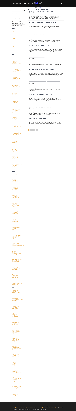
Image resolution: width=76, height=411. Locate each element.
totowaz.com (14, 263)
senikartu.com (14, 189)
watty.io (13, 191)
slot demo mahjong (15, 36)
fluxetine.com (14, 136)
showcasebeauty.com (15, 83)
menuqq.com (15, 403)
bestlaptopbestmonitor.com (16, 126)
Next (37, 130)
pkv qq (13, 31)
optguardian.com (14, 313)
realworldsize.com (15, 211)
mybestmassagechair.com (16, 134)
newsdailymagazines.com (16, 294)
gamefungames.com (15, 325)
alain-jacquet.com (15, 199)
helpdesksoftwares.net (15, 290)
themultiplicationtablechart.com (17, 164)
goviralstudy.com (14, 151)
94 (34, 130)
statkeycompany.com (15, 85)
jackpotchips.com (15, 346)
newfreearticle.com (15, 220)
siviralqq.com (14, 252)
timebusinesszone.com (15, 279)
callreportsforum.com (15, 394)
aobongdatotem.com (15, 298)
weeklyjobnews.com (15, 267)
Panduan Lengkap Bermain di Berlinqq (38, 118)
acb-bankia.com (14, 247)
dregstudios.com (14, 103)
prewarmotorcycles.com (16, 78)
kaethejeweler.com (15, 374)
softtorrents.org (14, 355)
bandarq (53, 404)
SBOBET (29, 3)
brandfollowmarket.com (16, 266)
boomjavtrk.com (14, 397)
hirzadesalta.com (14, 307)
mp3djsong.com (14, 62)
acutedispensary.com (15, 260)
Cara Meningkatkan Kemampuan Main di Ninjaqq (40, 94)
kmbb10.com (14, 229)
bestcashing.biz (14, 113)
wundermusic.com (15, 324)
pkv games (19, 403)
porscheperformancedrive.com (17, 360)
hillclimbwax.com (15, 275)
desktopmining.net (15, 157)
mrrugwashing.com (15, 246)
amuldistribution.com (15, 322)
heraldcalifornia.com (15, 339)
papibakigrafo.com (15, 148)
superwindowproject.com (16, 147)
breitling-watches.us (15, 69)
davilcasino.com (14, 315)
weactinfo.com (14, 231)
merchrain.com (14, 392)
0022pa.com (14, 94)
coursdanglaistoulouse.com (16, 63)
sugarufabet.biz (14, 381)
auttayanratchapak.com (15, 205)
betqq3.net (14, 139)
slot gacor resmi (48, 404)
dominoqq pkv (14, 41)
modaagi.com (14, 99)
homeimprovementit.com (16, 292)
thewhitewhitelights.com (16, 129)
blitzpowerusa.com (15, 221)
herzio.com (14, 184)
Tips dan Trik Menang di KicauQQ (37, 57)
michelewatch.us (14, 67)
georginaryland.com (15, 127)
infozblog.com (14, 118)
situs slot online (37, 404)
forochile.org (14, 107)
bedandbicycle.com (15, 338)
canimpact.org (14, 150)
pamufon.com (14, 358)
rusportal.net (14, 190)
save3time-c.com (14, 73)
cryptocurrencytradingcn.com (16, 262)
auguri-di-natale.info (15, 65)
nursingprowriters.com (15, 258)
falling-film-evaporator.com (16, 255)
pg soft (45, 403)
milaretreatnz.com (15, 97)
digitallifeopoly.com (15, 308)
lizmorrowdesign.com (15, 366)
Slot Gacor (33, 3)
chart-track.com (14, 108)
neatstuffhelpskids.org (15, 104)
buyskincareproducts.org (16, 160)
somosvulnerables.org (15, 356)
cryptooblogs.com (15, 318)
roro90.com (14, 183)
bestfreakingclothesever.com (16, 254)
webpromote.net (14, 121)
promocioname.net (15, 110)
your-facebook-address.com (16, 386)
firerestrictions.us (15, 115)
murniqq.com (38, 407)
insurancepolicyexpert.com (16, 84)
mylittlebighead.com (15, 333)
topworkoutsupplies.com (16, 305)
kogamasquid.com (15, 163)
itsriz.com (13, 194)
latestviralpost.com (15, 219)
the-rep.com (14, 89)
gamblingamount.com (15, 274)
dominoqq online (15, 33)
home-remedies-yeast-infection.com (17, 299)
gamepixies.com (14, 341)
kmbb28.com (14, 393)
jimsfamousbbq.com (15, 57)
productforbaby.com (15, 213)
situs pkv (13, 40)
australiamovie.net (15, 60)
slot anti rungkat (53, 403)
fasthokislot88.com (15, 344)
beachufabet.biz (14, 379)
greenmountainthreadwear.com (17, 259)
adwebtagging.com (15, 269)
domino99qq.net (14, 179)
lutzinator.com (14, 362)
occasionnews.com (15, 277)
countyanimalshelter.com (16, 268)
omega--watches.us (15, 68)
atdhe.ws (13, 131)
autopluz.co (14, 72)
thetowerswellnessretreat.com (17, 372)
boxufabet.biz (14, 382)
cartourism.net (14, 152)
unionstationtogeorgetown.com (17, 331)
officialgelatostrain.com (15, 373)
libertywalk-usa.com (15, 59)
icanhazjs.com (14, 149)
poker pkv (13, 32)
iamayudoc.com (14, 332)
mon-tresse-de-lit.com (15, 380)
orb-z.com (13, 214)
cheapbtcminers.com (15, 330)
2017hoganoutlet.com (15, 176)
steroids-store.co (14, 123)
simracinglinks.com (15, 79)
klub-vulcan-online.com (15, 352)
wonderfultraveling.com (16, 109)
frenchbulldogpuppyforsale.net (17, 161)
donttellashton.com (15, 181)
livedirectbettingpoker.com (16, 242)
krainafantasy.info (15, 187)
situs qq (13, 34)
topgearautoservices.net (16, 384)
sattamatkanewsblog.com (16, 261)
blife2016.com (14, 364)
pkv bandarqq (14, 52)
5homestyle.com (14, 168)
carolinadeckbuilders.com (16, 86)
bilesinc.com (14, 96)
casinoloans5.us (14, 140)
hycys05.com (14, 223)
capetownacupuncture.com (16, 196)
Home (14, 3)
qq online (13, 38)
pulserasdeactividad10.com (16, 155)
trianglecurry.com (15, 370)
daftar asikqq (14, 44)
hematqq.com (42, 407)
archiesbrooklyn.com (15, 116)
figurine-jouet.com (15, 385)
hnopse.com (14, 276)
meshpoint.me (14, 202)
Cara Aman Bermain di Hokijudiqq (37, 34)
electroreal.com (14, 300)
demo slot (13, 42)
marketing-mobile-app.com (16, 235)
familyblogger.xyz (15, 349)
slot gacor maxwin (43, 404)
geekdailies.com (14, 390)
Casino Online (18, 3)
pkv (12, 39)
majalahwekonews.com (15, 175)
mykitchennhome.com (15, 143)
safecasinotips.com (15, 345)
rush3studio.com (14, 182)
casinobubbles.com (15, 309)
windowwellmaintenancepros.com (17, 283)
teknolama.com (14, 212)
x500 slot (61, 403)
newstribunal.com (15, 293)
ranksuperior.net (14, 270)
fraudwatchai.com (15, 316)
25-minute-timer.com (15, 326)
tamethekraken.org (15, 361)
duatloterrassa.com (15, 357)
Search (13, 8)
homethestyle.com (15, 321)
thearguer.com (14, 234)
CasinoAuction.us (14, 141)
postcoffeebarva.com (15, 206)
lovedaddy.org (14, 244)
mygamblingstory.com (15, 174)
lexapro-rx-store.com (15, 159)
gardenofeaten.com (15, 222)
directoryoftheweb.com (15, 180)
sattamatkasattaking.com (16, 376)
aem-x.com (14, 317)
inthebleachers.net (15, 158)
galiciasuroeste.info (15, 101)
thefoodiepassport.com (15, 145)
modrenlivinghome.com (16, 388)
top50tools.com (14, 88)
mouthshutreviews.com (15, 306)
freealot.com (14, 334)
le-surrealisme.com (15, 81)
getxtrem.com (14, 230)
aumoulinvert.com (15, 144)
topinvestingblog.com (15, 87)
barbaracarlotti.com (15, 156)
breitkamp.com (14, 353)
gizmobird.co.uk (14, 61)
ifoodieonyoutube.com (15, 302)
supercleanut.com (15, 337)
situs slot (58, 403)
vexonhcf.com (14, 75)
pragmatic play (15, 404)
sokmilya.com (14, 395)
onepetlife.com (14, 377)
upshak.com (14, 250)
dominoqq (13, 45)
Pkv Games (24, 3)
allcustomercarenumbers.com (16, 348)
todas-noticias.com (15, 188)
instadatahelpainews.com (16, 389)
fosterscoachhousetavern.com (16, 215)
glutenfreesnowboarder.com (16, 365)
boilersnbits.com (14, 218)
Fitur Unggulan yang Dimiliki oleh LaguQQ (39, 45)
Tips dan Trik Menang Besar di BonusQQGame (40, 107)
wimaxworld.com (14, 111)
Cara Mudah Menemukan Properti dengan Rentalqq (41, 11)
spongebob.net (14, 203)
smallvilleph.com (15, 100)
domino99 (27, 403)
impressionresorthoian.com (16, 253)
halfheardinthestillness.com (16, 133)
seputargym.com (14, 310)
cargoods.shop (14, 195)
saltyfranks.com (14, 91)
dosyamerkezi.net (15, 80)
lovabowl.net (14, 291)
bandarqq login (41, 406)
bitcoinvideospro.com (15, 197)
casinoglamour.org (15, 165)
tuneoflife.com (14, 282)
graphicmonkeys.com (15, 340)
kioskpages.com (14, 369)
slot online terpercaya (15, 37)
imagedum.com (14, 371)
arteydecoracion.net (15, 124)
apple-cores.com (14, 153)
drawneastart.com (15, 342)
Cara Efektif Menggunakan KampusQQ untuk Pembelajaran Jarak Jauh (44, 81)
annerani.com (14, 92)
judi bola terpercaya (19, 407)
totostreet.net (14, 314)
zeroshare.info (14, 95)
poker (13, 46)
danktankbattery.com (15, 238)
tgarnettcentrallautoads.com (16, 70)
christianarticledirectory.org (16, 167)
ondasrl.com (14, 363)
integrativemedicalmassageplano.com (18, 245)
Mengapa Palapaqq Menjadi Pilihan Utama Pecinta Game (42, 22)
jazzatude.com (14, 93)
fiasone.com (14, 237)
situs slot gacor (48, 403)
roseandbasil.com (15, 128)
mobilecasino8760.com (15, 137)
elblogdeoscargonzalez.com (16, 120)
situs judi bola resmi (32, 407)
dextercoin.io (14, 166)
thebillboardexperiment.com (16, 378)
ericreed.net (14, 135)
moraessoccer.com (15, 105)
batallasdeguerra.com (15, 102)
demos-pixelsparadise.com (16, 76)
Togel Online (39, 3)
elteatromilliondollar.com (16, 207)
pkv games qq (61, 407)
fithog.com (14, 125)
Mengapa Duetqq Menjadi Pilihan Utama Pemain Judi (41, 69)
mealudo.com (14, 239)
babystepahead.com (15, 271)
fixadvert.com (14, 71)
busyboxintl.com (14, 204)
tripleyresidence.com (15, 354)
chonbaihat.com (14, 119)
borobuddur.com (14, 323)
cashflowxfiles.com (15, 228)
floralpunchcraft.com (15, 236)
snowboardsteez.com (15, 226)
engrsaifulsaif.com (15, 329)
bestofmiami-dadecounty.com (16, 301)
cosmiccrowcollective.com (16, 198)
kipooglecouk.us (14, 142)
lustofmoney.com (15, 278)
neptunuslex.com (14, 64)
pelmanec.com (14, 178)
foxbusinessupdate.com (15, 243)
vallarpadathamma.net (15, 210)
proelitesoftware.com (15, 347)
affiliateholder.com (15, 284)
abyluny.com (14, 396)
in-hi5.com (13, 186)
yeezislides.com (14, 297)
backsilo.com (14, 251)
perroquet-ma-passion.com (16, 387)
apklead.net (14, 398)
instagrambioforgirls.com (16, 227)
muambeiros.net (14, 117)
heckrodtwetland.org (15, 132)
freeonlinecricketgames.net (16, 112)
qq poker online (47, 407)
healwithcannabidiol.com (16, 368)
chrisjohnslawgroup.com (16, 350)
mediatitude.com (14, 77)
